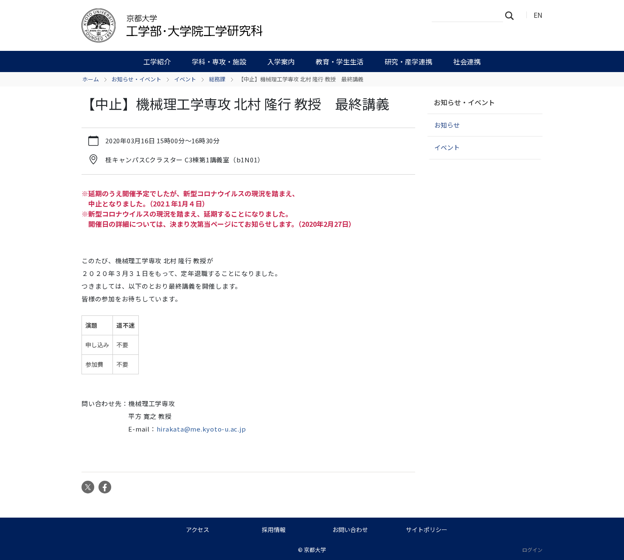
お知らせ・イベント (136, 79)
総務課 (217, 79)
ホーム (90, 79)
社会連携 (467, 61)
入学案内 (281, 61)
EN (538, 14)
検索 (512, 15)
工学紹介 (157, 61)
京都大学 (315, 550)
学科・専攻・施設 (219, 61)
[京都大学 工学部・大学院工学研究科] (217, 25)
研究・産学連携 (408, 61)
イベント (185, 79)
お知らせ (447, 124)
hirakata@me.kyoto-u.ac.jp (201, 428)
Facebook (104, 487)
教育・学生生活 (339, 61)
